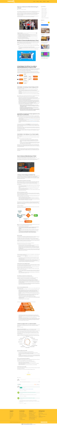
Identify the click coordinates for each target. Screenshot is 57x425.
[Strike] (23, 381)
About (41, 1)
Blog (10, 418)
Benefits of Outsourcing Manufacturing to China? (23, 33)
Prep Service (20, 417)
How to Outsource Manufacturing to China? (23, 37)
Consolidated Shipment (22, 419)
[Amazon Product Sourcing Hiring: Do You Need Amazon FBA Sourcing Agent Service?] (45, 38)
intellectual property (31, 119)
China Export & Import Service (22, 415)
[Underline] (22, 381)
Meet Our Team (11, 413)
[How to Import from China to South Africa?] (45, 30)
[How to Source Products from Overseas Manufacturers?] (45, 47)
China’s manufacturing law (33, 121)
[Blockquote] (26, 381)
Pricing (37, 1)
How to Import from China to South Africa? (44, 34)
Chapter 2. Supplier (24, 9)
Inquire (48, 1)
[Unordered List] (25, 381)
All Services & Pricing (21, 412)
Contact (44, 1)
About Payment (11, 414)
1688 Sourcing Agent (21, 413)
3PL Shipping (20, 418)
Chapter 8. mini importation (45, 17)
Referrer (10, 417)
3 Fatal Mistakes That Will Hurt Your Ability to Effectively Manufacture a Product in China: (27, 34)
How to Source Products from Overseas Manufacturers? (45, 50)
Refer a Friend (11, 412)
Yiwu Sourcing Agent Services (22, 414)
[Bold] (20, 381)
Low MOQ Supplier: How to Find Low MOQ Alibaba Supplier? (45, 58)
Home (34, 1)
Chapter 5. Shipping (44, 13)
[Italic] (21, 381)
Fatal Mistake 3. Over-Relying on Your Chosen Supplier (24, 36)
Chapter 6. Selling (43, 15)
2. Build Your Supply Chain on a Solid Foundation (24, 38)
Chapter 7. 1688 (43, 16)
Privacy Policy (11, 415)
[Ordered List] (24, 381)
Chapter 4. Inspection (44, 12)
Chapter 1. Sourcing (43, 8)
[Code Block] (27, 381)
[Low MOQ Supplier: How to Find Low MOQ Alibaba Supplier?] (45, 54)
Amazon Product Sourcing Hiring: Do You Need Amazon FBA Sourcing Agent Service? (45, 43)
